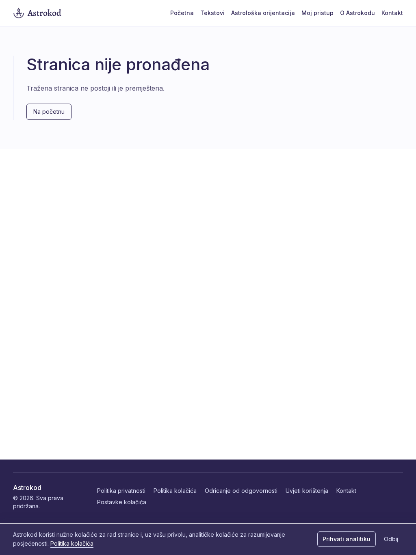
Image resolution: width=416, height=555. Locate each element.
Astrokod (27, 487)
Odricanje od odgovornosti (241, 490)
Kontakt (392, 12)
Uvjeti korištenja (307, 490)
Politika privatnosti (121, 490)
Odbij (391, 538)
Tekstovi (212, 12)
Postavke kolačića (121, 502)
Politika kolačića (175, 490)
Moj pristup (317, 12)
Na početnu (49, 111)
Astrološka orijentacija (263, 12)
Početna (182, 12)
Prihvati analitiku (346, 538)
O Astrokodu (357, 12)
